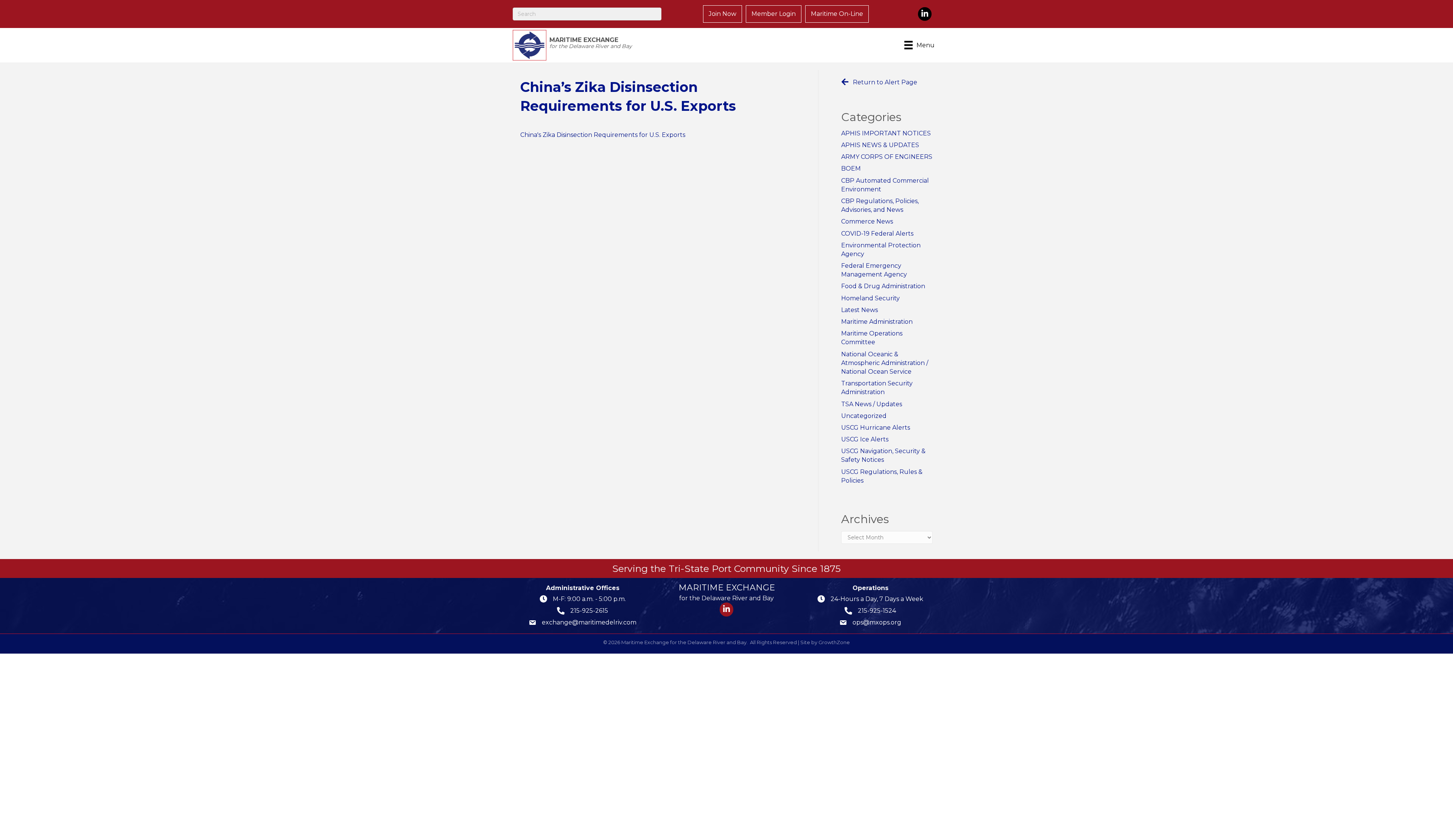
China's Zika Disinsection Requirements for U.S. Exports (602, 134)
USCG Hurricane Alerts (875, 427)
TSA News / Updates (871, 404)
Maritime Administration (877, 321)
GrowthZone (834, 642)
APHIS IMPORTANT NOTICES (886, 133)
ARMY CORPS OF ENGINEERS (886, 156)
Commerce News (867, 221)
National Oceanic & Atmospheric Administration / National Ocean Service (884, 363)
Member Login (773, 13)
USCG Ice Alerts (864, 439)
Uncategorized (864, 415)
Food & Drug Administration (883, 286)
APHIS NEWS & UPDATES (880, 145)
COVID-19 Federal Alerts (877, 233)
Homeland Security (870, 298)
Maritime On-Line (837, 13)
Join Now (722, 13)
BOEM (851, 168)
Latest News (859, 310)
